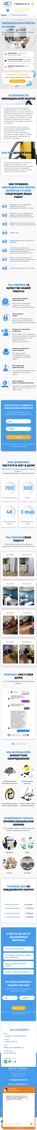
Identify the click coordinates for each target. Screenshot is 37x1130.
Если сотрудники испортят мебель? (15, 965)
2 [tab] (16, 744)
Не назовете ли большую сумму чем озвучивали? (17, 956)
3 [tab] (18, 744)
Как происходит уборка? (14, 949)
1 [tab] (13, 744)
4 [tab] (21, 744)
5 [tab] (24, 744)
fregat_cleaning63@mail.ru (14, 1047)
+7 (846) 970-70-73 (21, 4)
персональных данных (20, 446)
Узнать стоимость (17, 81)
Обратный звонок (22, 10)
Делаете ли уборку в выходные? (17, 972)
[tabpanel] (18, 714)
